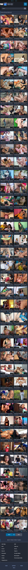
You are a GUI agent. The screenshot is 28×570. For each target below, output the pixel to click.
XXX (15, 544)
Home (6, 565)
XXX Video (4, 544)
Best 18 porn (16, 555)
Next (19, 534)
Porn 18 (3, 551)
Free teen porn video (18, 557)
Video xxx (16, 546)
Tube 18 (15, 551)
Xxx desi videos (17, 553)
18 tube (3, 557)
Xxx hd (3, 548)
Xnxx (3, 546)
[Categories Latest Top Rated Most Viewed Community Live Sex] (25, 4)
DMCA (14, 567)
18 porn (3, 555)
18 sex (15, 548)
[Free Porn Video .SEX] (7, 4)
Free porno (4, 553)
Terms (21, 565)
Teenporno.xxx (4, 560)
